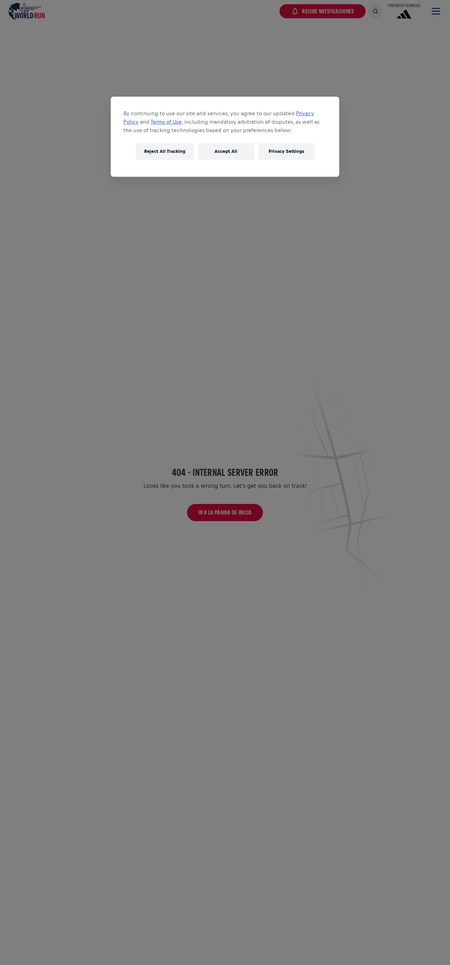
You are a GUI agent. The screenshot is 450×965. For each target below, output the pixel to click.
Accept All (225, 151)
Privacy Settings (286, 151)
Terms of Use (166, 122)
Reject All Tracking (164, 151)
